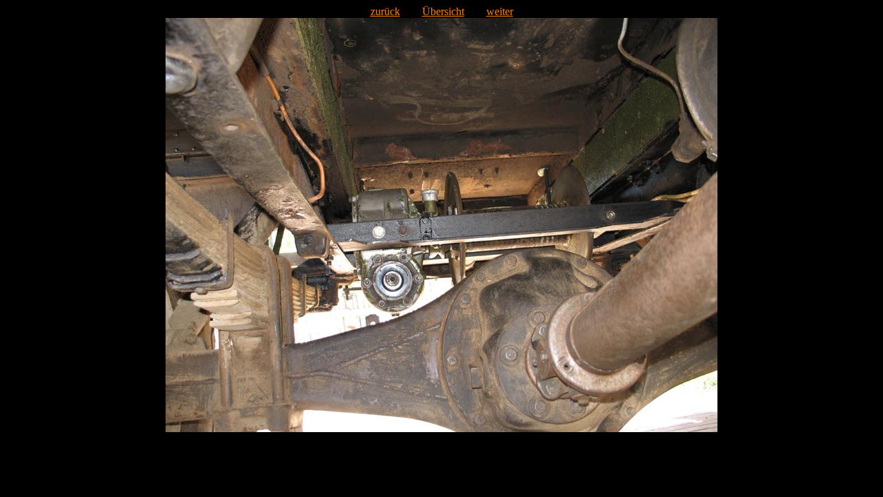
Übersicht (443, 11)
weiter (499, 11)
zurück (385, 11)
